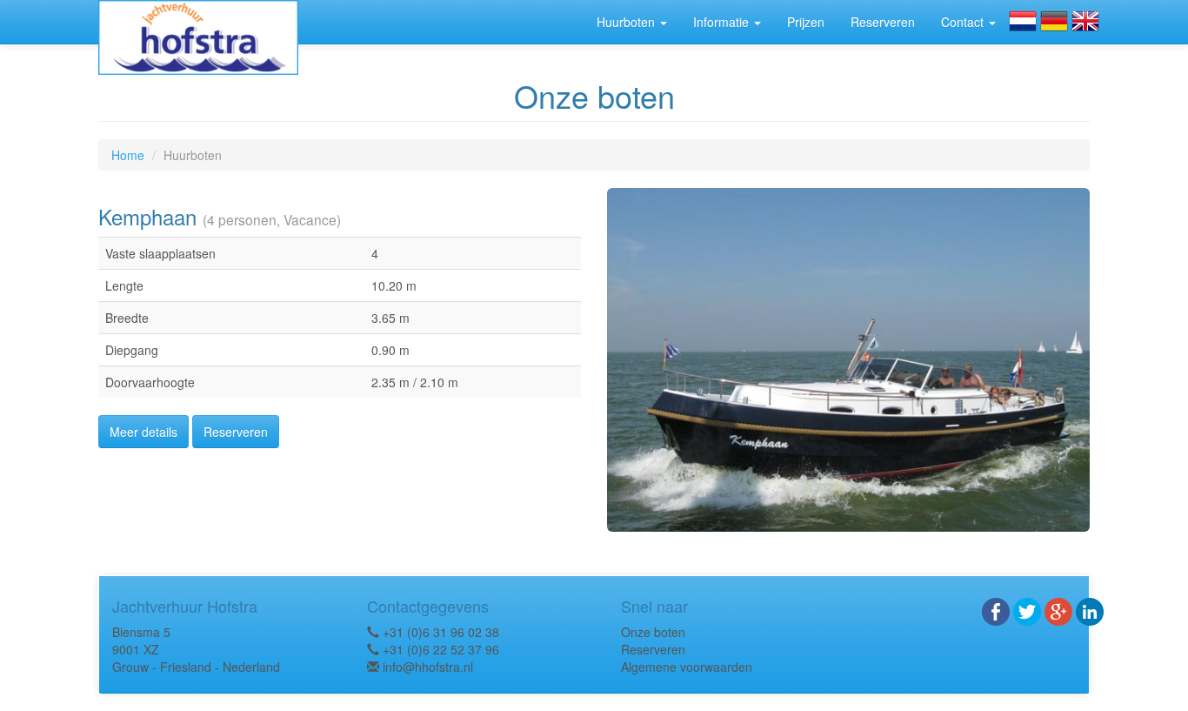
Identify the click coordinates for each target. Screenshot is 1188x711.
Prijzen (805, 21)
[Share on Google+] (1058, 609)
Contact (964, 21)
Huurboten (627, 21)
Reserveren (883, 21)
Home (127, 155)
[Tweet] (1027, 609)
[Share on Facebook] (996, 609)
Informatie (722, 21)
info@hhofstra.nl (428, 666)
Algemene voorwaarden (686, 666)
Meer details (143, 431)
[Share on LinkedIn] (1090, 609)
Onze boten (653, 632)
